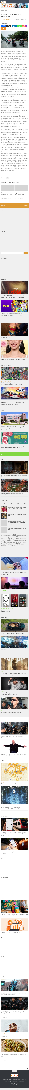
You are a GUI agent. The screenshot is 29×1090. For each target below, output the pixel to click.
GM (24, 537)
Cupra (8, 537)
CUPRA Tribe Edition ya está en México (9, 650)
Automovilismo (4, 608)
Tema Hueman (21, 1081)
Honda (7, 538)
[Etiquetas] (24, 503)
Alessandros (5, 535)
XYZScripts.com (20, 1089)
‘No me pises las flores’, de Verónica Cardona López (14, 784)
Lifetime (7, 540)
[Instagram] (24, 26)
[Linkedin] (14, 26)
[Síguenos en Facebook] (25, 205)
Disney (11, 537)
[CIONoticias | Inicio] (4, 2)
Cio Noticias (4, 1061)
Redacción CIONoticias (8, 19)
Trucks (6, 545)
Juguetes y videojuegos (6, 381)
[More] (3, 28)
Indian (7, 177)
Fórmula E (20, 537)
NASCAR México (14, 542)
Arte (10, 535)
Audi (12, 535)
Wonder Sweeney (5, 337)
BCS (14, 535)
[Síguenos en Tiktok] (27, 205)
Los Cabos (13, 540)
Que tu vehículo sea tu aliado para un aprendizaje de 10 (6, 194)
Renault (22, 544)
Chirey (25, 535)
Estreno (14, 537)
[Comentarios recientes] (17, 503)
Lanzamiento (23, 538)
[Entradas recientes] (4, 503)
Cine (2, 537)
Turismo (9, 545)
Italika (15, 538)
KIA (17, 538)
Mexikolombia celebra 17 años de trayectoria (11, 712)
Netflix (24, 542)
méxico (24, 540)
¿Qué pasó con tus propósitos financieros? (11, 932)
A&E (2, 535)
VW (15, 545)
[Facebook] (3, 26)
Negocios (20, 542)
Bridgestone (21, 535)
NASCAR (9, 542)
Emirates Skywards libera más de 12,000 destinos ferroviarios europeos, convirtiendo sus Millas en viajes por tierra (13, 834)
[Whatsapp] (19, 26)
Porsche (8, 544)
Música (3, 542)
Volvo (12, 545)
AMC (8, 535)
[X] (8, 26)
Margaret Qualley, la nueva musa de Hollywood (13, 359)
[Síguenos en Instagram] (22, 205)
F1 (17, 537)
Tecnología (3, 570)
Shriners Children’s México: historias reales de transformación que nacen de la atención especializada (12, 428)
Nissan (3, 544)
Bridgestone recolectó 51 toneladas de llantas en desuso (19, 194)
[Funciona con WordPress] (10, 1081)
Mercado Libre (20, 540)
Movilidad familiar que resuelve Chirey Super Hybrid (12, 633)
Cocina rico (3, 1033)
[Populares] (11, 503)
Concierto (5, 537)
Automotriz (4, 10)
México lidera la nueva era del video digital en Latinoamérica (14, 592)
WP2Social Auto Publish (10, 1089)
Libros (3, 540)
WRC (17, 545)
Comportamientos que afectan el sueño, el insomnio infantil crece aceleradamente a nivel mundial (17, 523)
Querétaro (15, 544)
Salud (3, 546)
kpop (19, 538)
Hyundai (11, 538)
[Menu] (27, 1)
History (4, 538)
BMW (17, 535)
